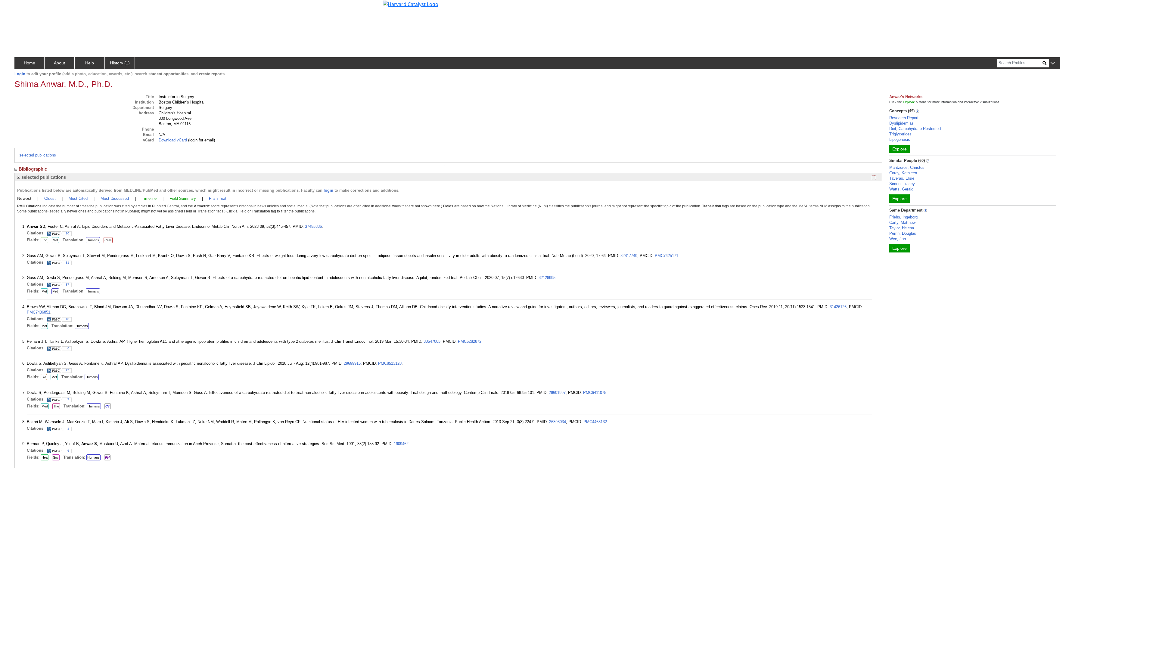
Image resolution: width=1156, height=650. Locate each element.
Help (89, 62)
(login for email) (201, 140)
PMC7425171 (666, 255)
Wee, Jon (897, 239)
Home (29, 62)
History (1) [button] (120, 62)
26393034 (557, 421)
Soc (56, 457)
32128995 (547, 277)
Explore (899, 149)
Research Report (903, 118)
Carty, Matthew (902, 222)
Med (45, 406)
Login (19, 74)
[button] (1052, 63)
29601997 (557, 392)
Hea (45, 457)
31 (67, 262)
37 (67, 284)
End (44, 240)
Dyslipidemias (901, 123)
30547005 (432, 341)
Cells (108, 240)
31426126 (838, 307)
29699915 (352, 363)
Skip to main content (25, 7)
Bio (44, 377)
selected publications (37, 155)
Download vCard (173, 140)
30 (67, 233)
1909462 (401, 443)
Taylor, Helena (901, 228)
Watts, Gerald (901, 189)
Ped (55, 291)
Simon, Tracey (902, 183)
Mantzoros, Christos (906, 167)
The (56, 406)
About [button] (59, 62)
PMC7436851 (38, 312)
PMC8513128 (390, 363)
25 (67, 370)
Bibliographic (33, 169)
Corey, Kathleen (903, 173)
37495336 (313, 226)
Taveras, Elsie (901, 178)
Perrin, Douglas (902, 233)
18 (67, 319)
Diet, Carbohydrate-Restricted (915, 128)
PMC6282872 (469, 341)
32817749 (628, 255)
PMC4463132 (595, 421)
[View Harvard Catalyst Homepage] (410, 3)
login (328, 190)
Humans (93, 240)
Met (55, 240)
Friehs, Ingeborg (903, 217)
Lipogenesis (899, 139)
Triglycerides (900, 134)
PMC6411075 (594, 392)
